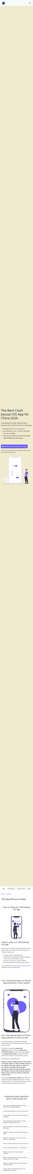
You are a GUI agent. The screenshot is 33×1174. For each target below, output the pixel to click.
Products (8, 894)
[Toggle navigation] (30, 2)
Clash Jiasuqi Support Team (21, 965)
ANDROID (11, 889)
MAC (29, 889)
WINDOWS (21, 889)
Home (2, 894)
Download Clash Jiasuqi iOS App (15, 446)
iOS (3, 889)
